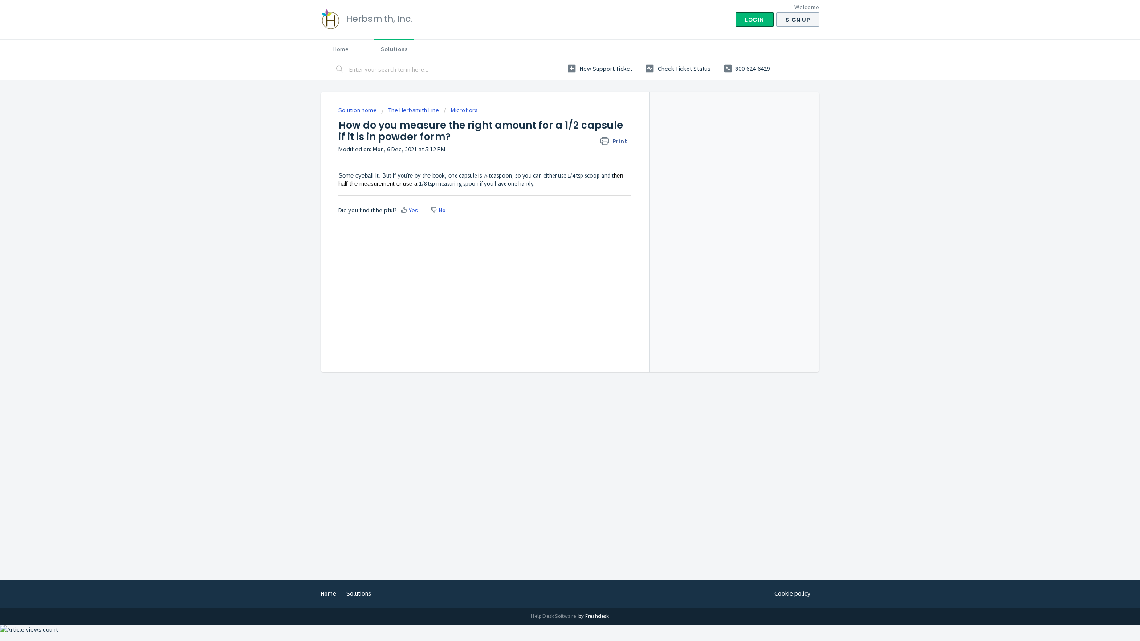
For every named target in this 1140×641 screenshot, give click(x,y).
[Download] (553, 206)
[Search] (340, 70)
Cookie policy (792, 593)
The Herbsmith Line (413, 110)
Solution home (358, 110)
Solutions (394, 49)
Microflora (464, 110)
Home (341, 49)
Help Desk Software (554, 616)
